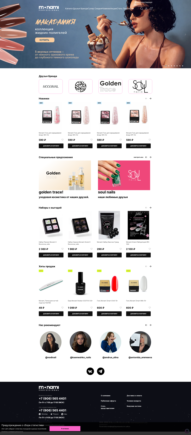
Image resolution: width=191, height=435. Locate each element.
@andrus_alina (110, 357)
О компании (105, 395)
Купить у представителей (143, 2)
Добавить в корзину (51, 146)
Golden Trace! (51, 192)
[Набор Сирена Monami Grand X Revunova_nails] (80, 225)
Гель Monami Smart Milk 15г (136, 301)
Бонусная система (134, 406)
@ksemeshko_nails (80, 357)
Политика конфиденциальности (12, 431)
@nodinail (50, 357)
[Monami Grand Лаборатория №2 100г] (138, 225)
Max (65, 414)
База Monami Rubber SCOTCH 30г (80, 301)
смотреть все (138, 157)
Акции (113, 9)
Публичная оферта (108, 401)
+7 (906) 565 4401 (52, 398)
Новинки (106, 9)
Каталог (69, 9)
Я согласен (65, 428)
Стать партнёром (125, 9)
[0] (151, 9)
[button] (163, 65)
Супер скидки (95, 9)
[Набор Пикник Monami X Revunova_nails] (51, 225)
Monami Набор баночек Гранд (108, 242)
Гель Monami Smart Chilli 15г (107, 301)
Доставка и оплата (134, 395)
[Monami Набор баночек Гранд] (109, 225)
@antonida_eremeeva (140, 357)
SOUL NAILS (106, 192)
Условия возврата (134, 401)
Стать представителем (107, 407)
